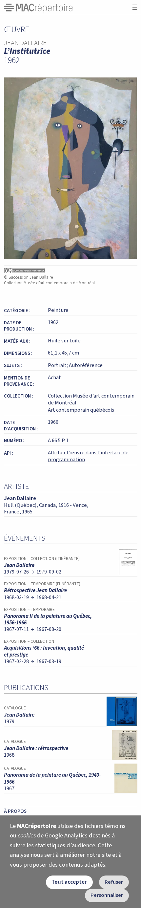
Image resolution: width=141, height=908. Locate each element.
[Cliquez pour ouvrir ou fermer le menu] (134, 7)
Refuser (114, 882)
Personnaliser (107, 895)
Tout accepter (69, 882)
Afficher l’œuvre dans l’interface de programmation (88, 456)
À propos (15, 811)
